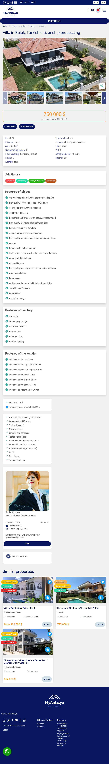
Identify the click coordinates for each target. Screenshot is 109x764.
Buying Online (63, 733)
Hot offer (10, 181)
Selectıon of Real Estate (62, 725)
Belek (23, 26)
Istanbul (40, 726)
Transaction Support (62, 730)
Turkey (14, 26)
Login (5, 730)
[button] (104, 98)
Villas (32, 26)
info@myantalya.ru (15, 526)
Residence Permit (61, 744)
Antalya (40, 724)
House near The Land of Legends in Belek (80, 616)
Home (5, 26)
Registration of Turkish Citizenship (63, 738)
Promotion (51, 181)
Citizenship (22, 181)
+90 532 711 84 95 (27, 2)
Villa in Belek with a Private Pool (27, 616)
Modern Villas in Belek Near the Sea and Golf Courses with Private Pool (27, 670)
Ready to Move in (36, 181)
